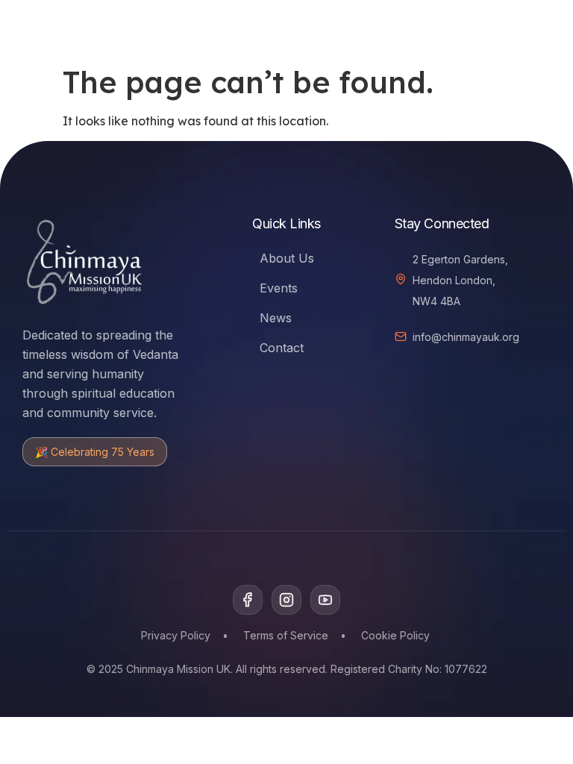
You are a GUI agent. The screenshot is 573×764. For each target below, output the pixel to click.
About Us (287, 258)
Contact (282, 347)
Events (279, 288)
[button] (481, 27)
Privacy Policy (175, 635)
